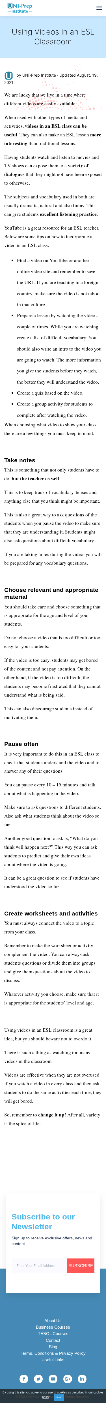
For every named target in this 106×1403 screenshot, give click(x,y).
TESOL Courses (53, 1333)
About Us (53, 1320)
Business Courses (53, 1327)
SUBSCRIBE (80, 1265)
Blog (53, 1346)
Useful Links (53, 1359)
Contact (53, 1340)
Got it (59, 1397)
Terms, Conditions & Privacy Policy (53, 1353)
